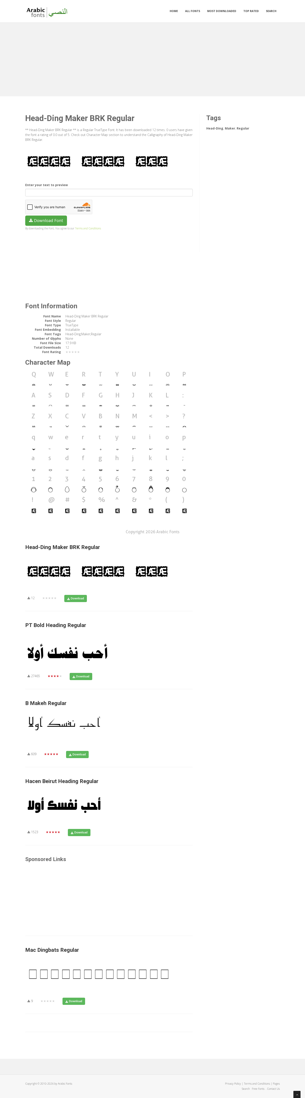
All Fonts (192, 11)
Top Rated (251, 11)
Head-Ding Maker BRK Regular (62, 547)
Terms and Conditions (88, 228)
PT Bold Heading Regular (55, 625)
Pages (276, 1084)
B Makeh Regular (46, 703)
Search (271, 11)
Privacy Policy (233, 1084)
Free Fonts (258, 1089)
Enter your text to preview (46, 185)
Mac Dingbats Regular (52, 950)
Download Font (48, 220)
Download (77, 598)
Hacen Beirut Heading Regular (61, 781)
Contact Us (273, 1089)
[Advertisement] (152, 58)
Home (174, 11)
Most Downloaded (221, 11)
